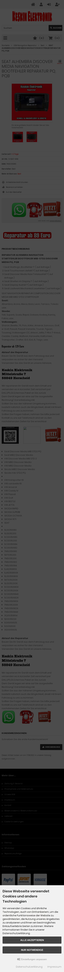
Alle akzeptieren (32, 940)
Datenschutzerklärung (29, 966)
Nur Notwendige (32, 950)
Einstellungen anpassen (33, 959)
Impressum (54, 966)
